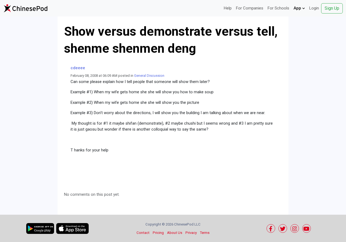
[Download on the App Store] (72, 228)
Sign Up (332, 8)
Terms (204, 233)
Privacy (191, 233)
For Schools (278, 8)
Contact (143, 233)
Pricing (158, 233)
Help (228, 8)
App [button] (298, 8)
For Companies (249, 8)
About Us (174, 233)
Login (314, 8)
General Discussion (149, 76)
